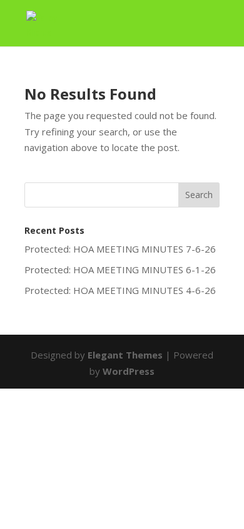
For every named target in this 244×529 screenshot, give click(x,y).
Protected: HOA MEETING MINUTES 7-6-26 (120, 249)
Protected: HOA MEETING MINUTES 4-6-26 (120, 290)
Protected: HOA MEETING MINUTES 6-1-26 (120, 269)
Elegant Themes (125, 354)
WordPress (129, 371)
